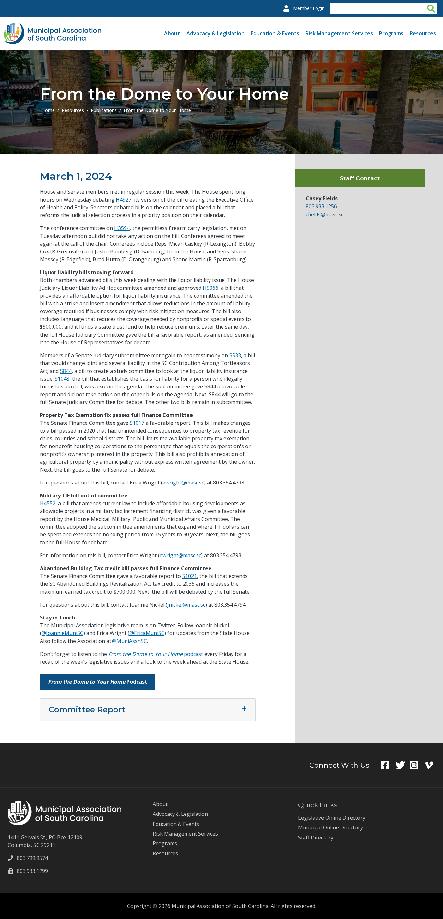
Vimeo (432, 765)
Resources (423, 33)
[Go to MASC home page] (52, 27)
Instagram (417, 765)
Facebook (388, 765)
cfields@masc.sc (324, 214)
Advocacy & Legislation (215, 33)
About (172, 33)
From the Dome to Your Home (157, 110)
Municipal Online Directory (330, 827)
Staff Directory (315, 837)
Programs (391, 33)
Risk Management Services (339, 33)
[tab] (148, 709)
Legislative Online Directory (331, 817)
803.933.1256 (321, 206)
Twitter (402, 765)
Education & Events (275, 33)
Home (48, 110)
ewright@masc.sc (180, 555)
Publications (104, 110)
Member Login (309, 8)
